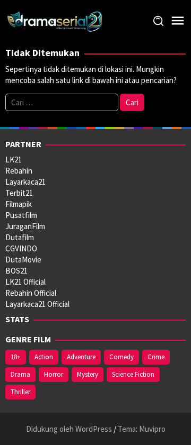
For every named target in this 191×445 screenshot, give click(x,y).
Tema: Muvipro (142, 429)
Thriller (20, 391)
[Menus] (178, 21)
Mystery (87, 374)
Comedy (121, 356)
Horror (53, 374)
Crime (155, 356)
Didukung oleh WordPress (69, 429)
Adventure (81, 356)
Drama (20, 374)
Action (43, 356)
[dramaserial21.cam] (55, 20)
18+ (16, 356)
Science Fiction (133, 374)
